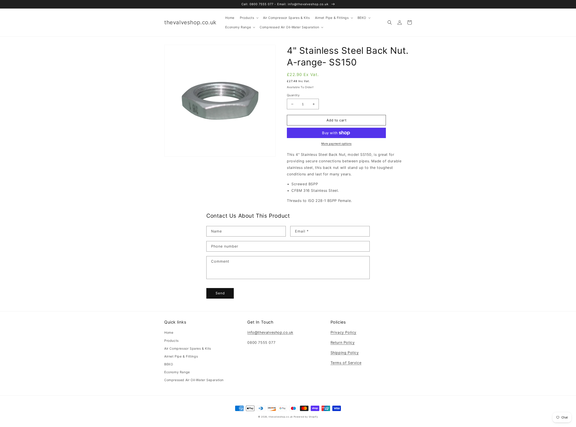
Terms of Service (346, 362)
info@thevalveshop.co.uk (270, 332)
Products (171, 340)
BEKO (168, 364)
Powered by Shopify (306, 416)
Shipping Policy (345, 352)
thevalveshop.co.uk (281, 416)
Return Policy (343, 342)
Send (220, 293)
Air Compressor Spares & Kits (187, 348)
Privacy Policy (343, 332)
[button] (248, 17)
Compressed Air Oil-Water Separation (194, 380)
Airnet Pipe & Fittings (181, 356)
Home (168, 332)
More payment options (336, 143)
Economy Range (177, 372)
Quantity (293, 95)
